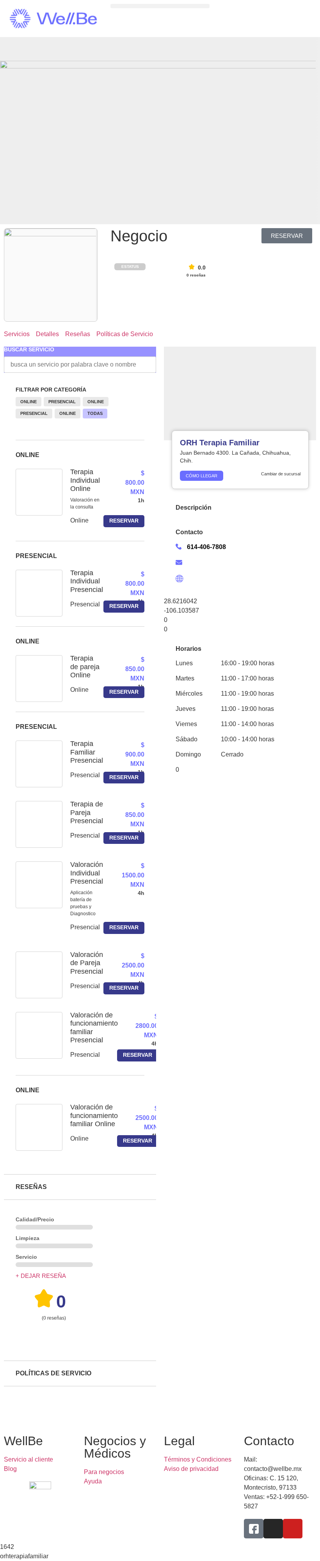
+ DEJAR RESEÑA (41, 1275)
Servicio (26, 1257)
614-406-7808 (206, 547)
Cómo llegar (201, 475)
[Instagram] (273, 1528)
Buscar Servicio (29, 349)
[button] (159, 6)
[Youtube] (292, 1528)
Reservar (124, 521)
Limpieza (27, 1238)
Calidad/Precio (35, 1219)
